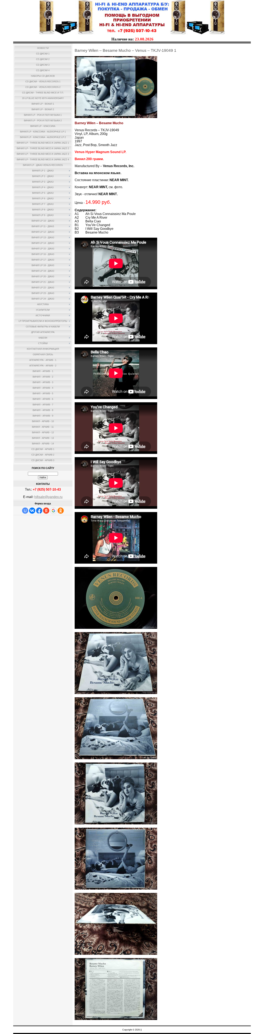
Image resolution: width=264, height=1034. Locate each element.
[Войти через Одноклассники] (61, 511)
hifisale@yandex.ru (48, 497)
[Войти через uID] (25, 511)
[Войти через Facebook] (39, 511)
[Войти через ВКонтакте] (32, 511)
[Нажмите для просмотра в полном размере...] (116, 117)
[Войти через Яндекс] (46, 511)
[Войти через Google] (53, 510)
